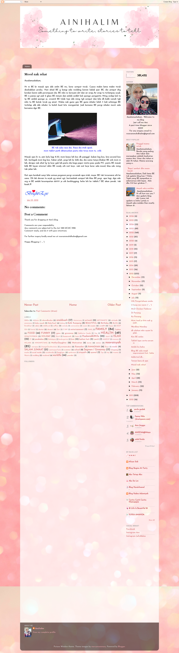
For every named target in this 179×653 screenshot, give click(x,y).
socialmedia (49, 352)
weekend (45, 355)
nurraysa (35, 347)
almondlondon (47, 320)
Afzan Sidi (133, 462)
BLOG (115, 323)
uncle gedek (139, 409)
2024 (131, 224)
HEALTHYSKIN (30, 336)
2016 (131, 257)
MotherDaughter (59, 343)
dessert (50, 329)
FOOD (31, 333)
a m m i (132, 455)
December (136, 277)
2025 (131, 220)
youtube (70, 355)
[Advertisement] (67, 54)
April (134, 378)
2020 (132, 241)
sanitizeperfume (55, 350)
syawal (94, 352)
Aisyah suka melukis (145, 188)
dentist (41, 329)
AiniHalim (39, 629)
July (133, 298)
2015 (131, 261)
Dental (32, 329)
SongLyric (61, 352)
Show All (152, 520)
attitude (114, 320)
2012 (131, 274)
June (134, 370)
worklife (57, 355)
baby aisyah (39, 323)
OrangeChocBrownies (49, 347)
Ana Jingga (140, 425)
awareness (28, 323)
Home (27, 66)
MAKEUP (106, 339)
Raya (107, 347)
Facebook (130, 529)
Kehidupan (52, 339)
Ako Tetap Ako (135, 475)
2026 (131, 216)
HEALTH (107, 333)
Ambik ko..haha (138, 347)
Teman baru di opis (139, 361)
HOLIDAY (45, 336)
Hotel (58, 336)
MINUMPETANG (41, 343)
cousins (92, 326)
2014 (131, 266)
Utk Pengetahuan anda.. (142, 301)
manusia (115, 339)
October (136, 286)
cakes (37, 326)
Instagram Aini (133, 533)
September (137, 290)
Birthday (105, 323)
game (58, 333)
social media (37, 352)
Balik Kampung (74, 323)
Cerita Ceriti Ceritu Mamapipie (137, 501)
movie (89, 343)
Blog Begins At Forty (138, 468)
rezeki (114, 347)
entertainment (77, 329)
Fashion (118, 329)
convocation (75, 326)
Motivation (77, 343)
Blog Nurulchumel (137, 487)
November (136, 281)
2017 (131, 253)
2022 (131, 233)
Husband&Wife (90, 336)
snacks (26, 352)
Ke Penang (136, 317)
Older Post (114, 305)
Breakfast (28, 326)
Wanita (27, 355)
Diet (58, 329)
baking (62, 323)
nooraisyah (113, 342)
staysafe (83, 352)
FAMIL (90, 329)
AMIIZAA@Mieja (143, 432)
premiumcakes (65, 347)
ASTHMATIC (102, 320)
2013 (131, 270)
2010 (131, 400)
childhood (46, 326)
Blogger (121, 647)
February (136, 386)
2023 (131, 229)
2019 (131, 245)
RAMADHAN (94, 347)
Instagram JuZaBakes (136, 536)
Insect (108, 336)
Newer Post (31, 305)
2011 (131, 395)
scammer (67, 350)
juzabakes (39, 339)
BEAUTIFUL (91, 323)
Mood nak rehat (138, 365)
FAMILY (101, 329)
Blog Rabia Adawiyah (138, 494)
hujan (77, 336)
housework (67, 336)
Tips (102, 352)
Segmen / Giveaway (94, 349)
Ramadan (79, 347)
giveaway (69, 333)
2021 (131, 237)
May (134, 374)
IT (30, 339)
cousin (85, 326)
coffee (55, 326)
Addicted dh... (137, 357)
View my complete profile (44, 632)
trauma (115, 352)
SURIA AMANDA (136, 515)
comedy (65, 326)
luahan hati (84, 339)
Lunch (96, 339)
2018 (131, 249)
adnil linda (140, 439)
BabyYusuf (52, 323)
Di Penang (136, 313)
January (135, 390)
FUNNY (45, 333)
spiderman (72, 352)
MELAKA (27, 343)
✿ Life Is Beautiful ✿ (138, 508)
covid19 (102, 326)
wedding (36, 355)
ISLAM (117, 336)
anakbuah (62, 320)
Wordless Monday (139, 327)
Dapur (111, 326)
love (73, 339)
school (77, 350)
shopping (114, 350)
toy (108, 352)
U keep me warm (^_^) (141, 305)
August (135, 294)
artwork (88, 320)
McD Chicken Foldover (141, 309)
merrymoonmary (98, 647)
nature (98, 343)
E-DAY (65, 329)
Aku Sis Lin (133, 481)
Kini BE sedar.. (137, 337)
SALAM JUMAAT (33, 349)
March (135, 382)
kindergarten (63, 339)
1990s (26, 320)
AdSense (36, 320)
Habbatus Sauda (84, 333)
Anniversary (77, 320)
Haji (95, 333)
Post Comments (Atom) (46, 311)
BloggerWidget (150, 446)
